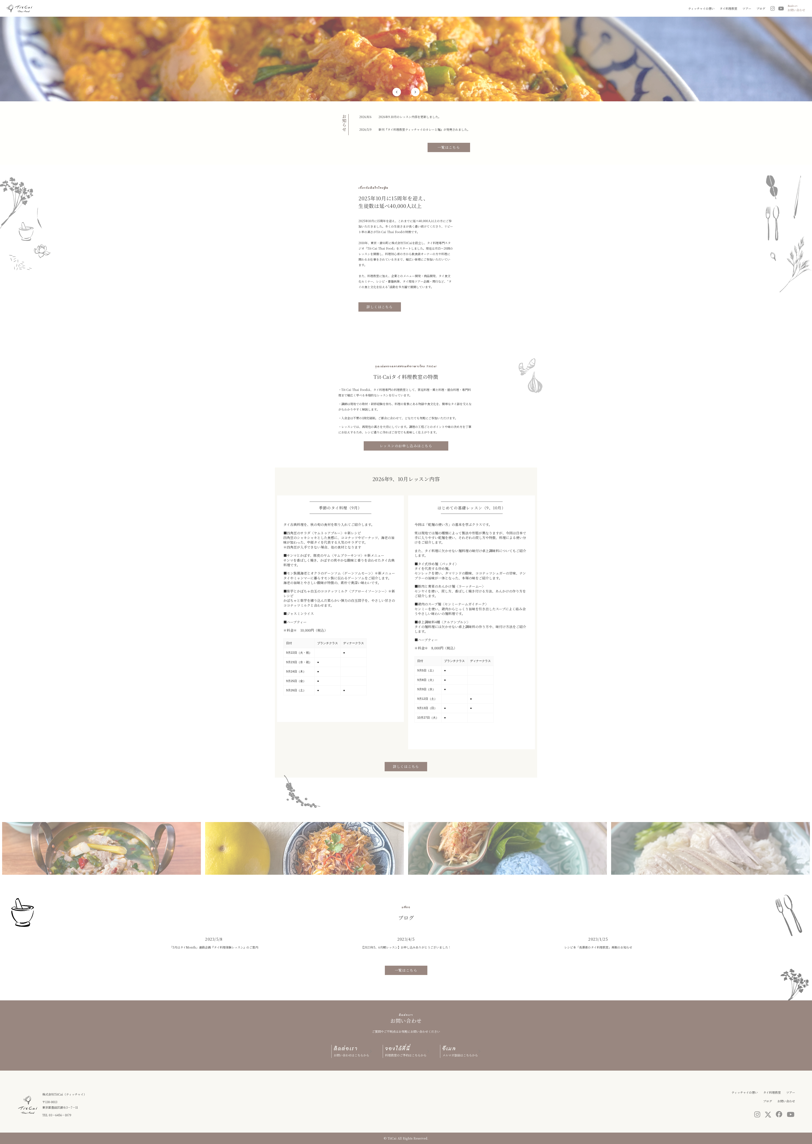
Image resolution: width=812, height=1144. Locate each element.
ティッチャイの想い (701, 8)
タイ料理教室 (728, 8)
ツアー (746, 8)
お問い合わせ (786, 1101)
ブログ (760, 8)
